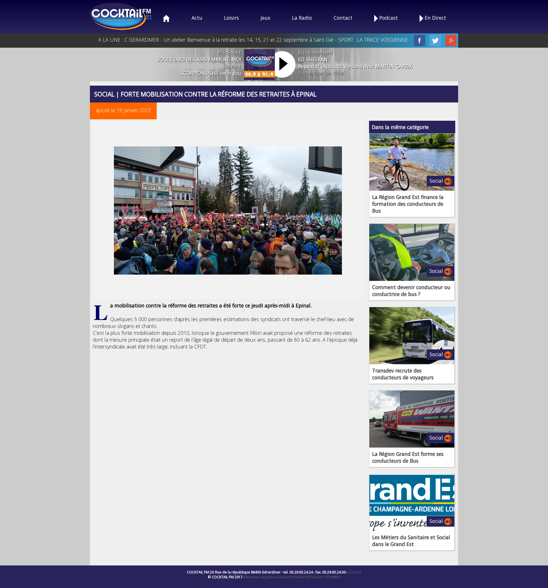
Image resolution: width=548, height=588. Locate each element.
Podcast (388, 17)
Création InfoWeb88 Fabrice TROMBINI (309, 577)
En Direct (434, 17)
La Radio (302, 17)
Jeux (265, 17)
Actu (197, 17)
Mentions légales (259, 577)
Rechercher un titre (320, 73)
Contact (343, 17)
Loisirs (231, 17)
